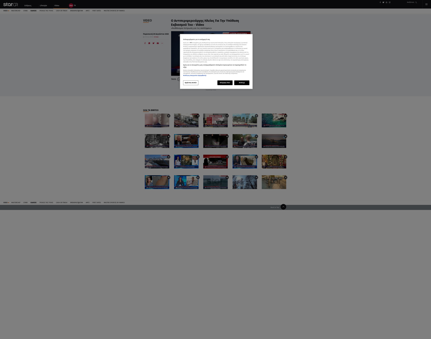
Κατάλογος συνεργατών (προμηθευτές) (194, 75)
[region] (216, 61)
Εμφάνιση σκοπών (191, 82)
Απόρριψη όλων (225, 82)
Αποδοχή (242, 82)
